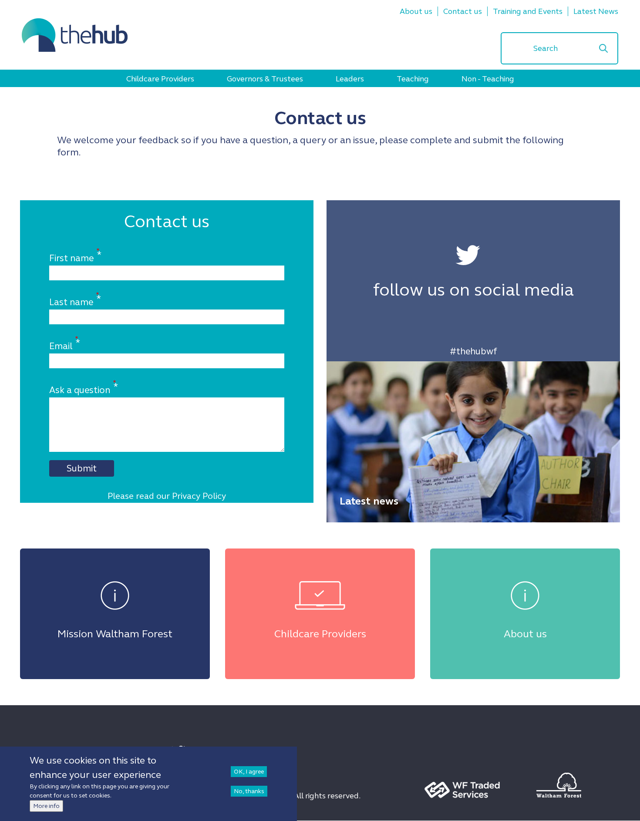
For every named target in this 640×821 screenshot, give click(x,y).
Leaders (350, 79)
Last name (71, 302)
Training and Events (528, 11)
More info (46, 806)
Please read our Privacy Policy (167, 496)
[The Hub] (75, 35)
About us (416, 11)
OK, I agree (249, 771)
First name (71, 258)
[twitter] (468, 256)
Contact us (462, 11)
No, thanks (249, 791)
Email (60, 346)
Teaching (413, 79)
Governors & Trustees (265, 79)
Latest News (595, 11)
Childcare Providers (160, 79)
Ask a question (79, 390)
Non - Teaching (487, 79)
